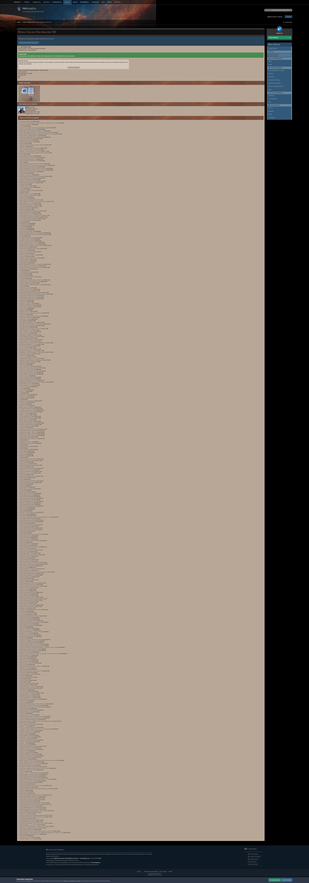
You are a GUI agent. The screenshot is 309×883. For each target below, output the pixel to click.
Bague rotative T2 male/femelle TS (28, 199)
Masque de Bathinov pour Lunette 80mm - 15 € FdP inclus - (33, 810)
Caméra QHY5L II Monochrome (27, 736)
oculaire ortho (23, 196)
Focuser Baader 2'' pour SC (26, 383)
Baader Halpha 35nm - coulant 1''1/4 (28, 686)
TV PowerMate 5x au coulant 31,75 (28, 821)
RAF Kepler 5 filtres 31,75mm (26, 239)
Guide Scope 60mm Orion (26, 526)
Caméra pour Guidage (25, 738)
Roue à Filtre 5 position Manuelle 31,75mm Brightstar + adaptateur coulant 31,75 (38, 123)
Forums (26, 2)
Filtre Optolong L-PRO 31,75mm (27, 214)
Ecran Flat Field (23, 835)
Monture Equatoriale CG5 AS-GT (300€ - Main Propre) (32, 785)
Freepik (55, 858)
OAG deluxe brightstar (25, 656)
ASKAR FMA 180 (24, 209)
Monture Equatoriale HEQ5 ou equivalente (30, 746)
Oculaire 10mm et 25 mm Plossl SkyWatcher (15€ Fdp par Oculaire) (35, 788)
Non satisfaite (272, 98)
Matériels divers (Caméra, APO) (27, 443)
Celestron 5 (22, 184)
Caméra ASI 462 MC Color (26, 140)
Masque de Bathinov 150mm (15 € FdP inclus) (30, 774)
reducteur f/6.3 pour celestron (27, 289)
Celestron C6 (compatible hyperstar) (28, 642)
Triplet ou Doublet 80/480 (26, 683)
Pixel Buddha (68, 858)
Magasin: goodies (253, 859)
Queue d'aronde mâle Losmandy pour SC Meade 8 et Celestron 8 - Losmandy (38, 134)
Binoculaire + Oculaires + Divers (27, 747)
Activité (117, 2)
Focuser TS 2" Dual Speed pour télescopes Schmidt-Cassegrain (34, 127)
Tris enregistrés (274, 56)
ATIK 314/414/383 (24, 509)
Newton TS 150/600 (24, 413)
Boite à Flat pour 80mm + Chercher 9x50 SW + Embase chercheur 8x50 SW (37, 721)
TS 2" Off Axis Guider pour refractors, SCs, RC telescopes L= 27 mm (35, 517)
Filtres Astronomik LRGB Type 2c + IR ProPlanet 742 (32, 707)
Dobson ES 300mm (24, 507)
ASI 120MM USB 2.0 (24, 223)
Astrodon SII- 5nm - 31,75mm (26, 470)
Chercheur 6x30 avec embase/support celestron (31, 645)
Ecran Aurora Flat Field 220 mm (27, 829)
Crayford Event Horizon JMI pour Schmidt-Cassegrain (32, 804)
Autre (270, 89)
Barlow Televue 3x (24, 477)
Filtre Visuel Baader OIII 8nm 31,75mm (28, 336)
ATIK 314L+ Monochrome (26, 561)
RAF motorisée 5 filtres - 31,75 (27, 630)
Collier (21, 221)
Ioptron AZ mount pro (25, 287)
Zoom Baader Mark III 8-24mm (27, 416)
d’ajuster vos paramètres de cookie (71, 880)
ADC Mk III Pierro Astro (25, 269)
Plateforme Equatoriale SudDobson (28, 521)
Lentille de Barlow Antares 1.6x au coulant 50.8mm (31, 215)
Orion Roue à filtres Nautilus (26, 619)
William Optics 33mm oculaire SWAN (28, 520)
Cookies (170, 871)
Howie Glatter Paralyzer (25, 545)
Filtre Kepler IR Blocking (25, 327)
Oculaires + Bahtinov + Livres (26, 732)
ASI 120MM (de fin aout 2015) (27, 696)
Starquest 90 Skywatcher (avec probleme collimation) (32, 144)
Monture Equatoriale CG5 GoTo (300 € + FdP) (30, 777)
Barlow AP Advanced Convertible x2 (28, 710)
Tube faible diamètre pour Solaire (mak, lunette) (31, 292)
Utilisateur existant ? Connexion (275, 16)
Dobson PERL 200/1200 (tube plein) (28, 524)
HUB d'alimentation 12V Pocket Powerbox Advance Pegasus (34, 165)
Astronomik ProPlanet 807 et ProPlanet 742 (30, 615)
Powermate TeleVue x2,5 (26, 570)
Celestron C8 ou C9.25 (25, 463)
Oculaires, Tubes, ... (24, 375)
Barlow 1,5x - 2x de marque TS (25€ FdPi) (29, 780)
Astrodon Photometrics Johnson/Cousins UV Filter (32, 267)
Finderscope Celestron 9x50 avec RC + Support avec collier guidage (35, 132)
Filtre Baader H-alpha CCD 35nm (27, 335)
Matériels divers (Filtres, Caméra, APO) (29, 430)
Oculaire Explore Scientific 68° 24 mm (28, 298)
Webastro (17, 2)
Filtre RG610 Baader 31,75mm (27, 212)
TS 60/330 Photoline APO (26, 426)
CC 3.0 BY (98, 858)
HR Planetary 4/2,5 (24, 557)
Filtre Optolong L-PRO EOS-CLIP (27, 204)
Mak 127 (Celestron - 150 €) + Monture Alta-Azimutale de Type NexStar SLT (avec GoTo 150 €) (42, 832)
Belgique (271, 111)
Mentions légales (253, 854)
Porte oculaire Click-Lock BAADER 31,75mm (30, 699)
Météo (75, 2)
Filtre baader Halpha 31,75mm (27, 553)
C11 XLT (22, 388)
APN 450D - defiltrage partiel (26, 741)
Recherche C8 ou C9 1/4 (25, 311)
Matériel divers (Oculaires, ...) (26, 141)
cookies (29, 880)
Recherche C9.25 (23, 301)
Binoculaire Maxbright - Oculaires (27, 754)
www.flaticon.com (84, 858)
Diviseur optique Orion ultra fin (27, 156)
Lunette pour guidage (25, 513)
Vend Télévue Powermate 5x (26, 801)
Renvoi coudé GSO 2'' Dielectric (27, 331)
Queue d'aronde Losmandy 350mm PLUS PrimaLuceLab (33, 176)
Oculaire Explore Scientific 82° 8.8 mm (28, 295)
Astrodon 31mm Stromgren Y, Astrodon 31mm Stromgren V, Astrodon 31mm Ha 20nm (40, 653)
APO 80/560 (22, 278)
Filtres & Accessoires (274, 83)
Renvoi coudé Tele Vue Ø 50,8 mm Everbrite (30, 540)
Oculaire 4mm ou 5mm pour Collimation (29, 799)
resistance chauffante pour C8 (27, 179)
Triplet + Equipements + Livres (27, 697)
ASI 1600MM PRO (24, 225)
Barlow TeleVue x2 (24, 793)
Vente (270, 61)
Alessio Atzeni (61, 858)
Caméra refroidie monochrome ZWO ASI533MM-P (31, 163)
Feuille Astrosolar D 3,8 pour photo (28, 806)
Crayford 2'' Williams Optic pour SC (28, 584)
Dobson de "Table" (24, 751)
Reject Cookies (287, 880)
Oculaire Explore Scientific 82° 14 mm (28, 297)
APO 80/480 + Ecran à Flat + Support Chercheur (31, 705)
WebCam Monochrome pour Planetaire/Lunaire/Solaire (33, 815)
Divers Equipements (24, 818)
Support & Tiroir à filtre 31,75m (27, 251)
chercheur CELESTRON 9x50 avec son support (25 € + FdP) (33, 826)
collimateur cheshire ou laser (26, 283)
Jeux (103, 2)
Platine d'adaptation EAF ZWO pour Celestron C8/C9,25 (33, 168)
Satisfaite (271, 95)
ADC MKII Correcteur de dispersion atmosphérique (31, 639)
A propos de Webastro (255, 856)
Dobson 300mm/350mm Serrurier (28, 529)
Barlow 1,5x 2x (23, 791)
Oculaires (22, 126)
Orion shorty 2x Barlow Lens (26, 317)
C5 (20, 162)
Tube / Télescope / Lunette (276, 70)
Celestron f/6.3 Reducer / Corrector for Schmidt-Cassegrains (34, 572)
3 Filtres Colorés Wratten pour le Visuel (29, 798)
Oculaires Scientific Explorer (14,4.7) (28, 740)
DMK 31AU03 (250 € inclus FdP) (27, 812)
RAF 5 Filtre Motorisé (25, 680)
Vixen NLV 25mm (24, 355)
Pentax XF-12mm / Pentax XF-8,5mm (28, 755)
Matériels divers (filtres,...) (26, 441)
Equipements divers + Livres (26, 694)
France (270, 108)
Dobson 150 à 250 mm (25, 590)
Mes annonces (274, 54)
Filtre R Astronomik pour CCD (27, 345)
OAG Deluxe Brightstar (25, 685)
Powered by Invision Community (154, 875)
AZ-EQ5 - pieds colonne (25, 386)
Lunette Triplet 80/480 (25, 614)
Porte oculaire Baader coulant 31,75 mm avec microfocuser (33, 201)
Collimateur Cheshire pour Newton (28, 190)
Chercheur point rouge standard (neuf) (29, 325)
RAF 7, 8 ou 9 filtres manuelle (26, 291)
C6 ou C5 (22, 236)
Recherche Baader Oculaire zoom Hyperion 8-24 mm (32, 716)
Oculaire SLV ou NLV (24, 419)
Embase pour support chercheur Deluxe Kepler (31, 316)
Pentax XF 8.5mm (24, 452)
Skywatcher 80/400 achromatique (27, 460)
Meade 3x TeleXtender (25, 338)
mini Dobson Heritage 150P (26, 121)
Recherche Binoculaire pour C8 (27, 765)
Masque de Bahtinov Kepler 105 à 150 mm (29, 243)
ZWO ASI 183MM (24, 229)
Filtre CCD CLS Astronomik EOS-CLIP (28, 727)
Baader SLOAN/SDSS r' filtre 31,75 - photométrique (32, 232)
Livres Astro (22, 771)
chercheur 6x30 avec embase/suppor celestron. (31, 622)
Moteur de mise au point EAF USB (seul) (29, 166)
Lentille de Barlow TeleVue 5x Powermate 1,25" (31, 534)
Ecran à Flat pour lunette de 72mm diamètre (30, 248)
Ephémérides (84, 2)
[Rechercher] (290, 10)
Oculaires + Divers (24, 743)
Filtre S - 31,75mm (24, 250)
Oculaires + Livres (24, 725)
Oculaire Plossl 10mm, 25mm (26, 837)
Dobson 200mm (23, 578)
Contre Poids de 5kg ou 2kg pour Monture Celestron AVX (33, 703)
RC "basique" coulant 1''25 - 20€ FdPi (28, 769)
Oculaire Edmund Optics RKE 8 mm (28, 339)
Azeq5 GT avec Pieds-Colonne (27, 634)
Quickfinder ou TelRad (25, 758)
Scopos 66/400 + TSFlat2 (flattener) (28, 605)
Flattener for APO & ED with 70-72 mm (29, 258)
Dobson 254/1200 (24, 664)
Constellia (36, 2)
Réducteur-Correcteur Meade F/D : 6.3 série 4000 (31, 151)
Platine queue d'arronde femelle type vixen (30, 210)
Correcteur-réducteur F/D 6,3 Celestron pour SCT (31, 718)
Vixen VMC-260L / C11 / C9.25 (27, 193)
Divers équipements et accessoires (28, 782)
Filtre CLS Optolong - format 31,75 (28, 254)
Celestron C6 (23, 675)
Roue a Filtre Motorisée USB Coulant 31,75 (30, 796)
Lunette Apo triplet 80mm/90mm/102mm (29, 719)
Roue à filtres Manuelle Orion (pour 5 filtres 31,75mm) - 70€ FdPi (35, 768)
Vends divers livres (24, 784)
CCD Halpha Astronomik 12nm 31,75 (28, 820)
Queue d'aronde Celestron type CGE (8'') (29, 129)
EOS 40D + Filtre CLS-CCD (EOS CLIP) (28, 692)
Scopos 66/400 (23, 627)
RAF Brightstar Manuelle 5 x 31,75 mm (28, 322)
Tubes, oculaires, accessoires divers (28, 372)
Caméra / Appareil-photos (276, 86)
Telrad (21, 270)
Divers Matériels (23, 451)
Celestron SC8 (23, 790)
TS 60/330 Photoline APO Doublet (28, 408)
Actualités (95, 2)
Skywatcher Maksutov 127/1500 (27, 838)
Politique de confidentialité (151, 871)
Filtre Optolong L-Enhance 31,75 (27, 276)
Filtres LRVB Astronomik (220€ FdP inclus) (29, 650)
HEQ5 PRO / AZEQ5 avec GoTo (27, 502)
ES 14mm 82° (23, 542)
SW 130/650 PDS (24, 253)
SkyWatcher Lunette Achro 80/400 (28, 688)
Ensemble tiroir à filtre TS (26, 124)
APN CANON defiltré (24, 515)
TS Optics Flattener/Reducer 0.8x (27, 206)
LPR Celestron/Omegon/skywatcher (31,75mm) (31, 609)
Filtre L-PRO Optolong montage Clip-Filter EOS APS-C (32, 152)
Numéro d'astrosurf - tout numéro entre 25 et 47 (31, 313)
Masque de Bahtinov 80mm (26, 735)
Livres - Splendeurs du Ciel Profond (28, 724)
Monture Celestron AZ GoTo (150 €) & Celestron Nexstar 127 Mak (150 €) (37, 831)
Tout (269, 101)
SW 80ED (22, 678)
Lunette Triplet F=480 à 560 (26, 617)
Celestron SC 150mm (25, 548)
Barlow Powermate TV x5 (26, 556)
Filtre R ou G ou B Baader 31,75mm (28, 620)
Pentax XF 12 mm (24, 396)
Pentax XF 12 (23, 364)
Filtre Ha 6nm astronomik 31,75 (27, 231)
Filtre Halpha (23, 510)
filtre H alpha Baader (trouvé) (26, 495)
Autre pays (271, 117)
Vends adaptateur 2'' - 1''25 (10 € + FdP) (29, 824)
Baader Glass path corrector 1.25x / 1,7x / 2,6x (30, 763)
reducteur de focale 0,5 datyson (27, 240)
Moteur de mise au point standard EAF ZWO (30, 281)
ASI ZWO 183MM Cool (25, 247)
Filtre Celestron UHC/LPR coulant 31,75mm (30, 827)
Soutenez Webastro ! (274, 37)
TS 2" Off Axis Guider (25, 612)
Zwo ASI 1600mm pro (25, 259)
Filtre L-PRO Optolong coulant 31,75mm (29, 160)
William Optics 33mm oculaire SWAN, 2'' (29, 554)
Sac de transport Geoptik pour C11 (28, 159)
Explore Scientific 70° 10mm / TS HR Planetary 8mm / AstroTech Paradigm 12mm (39, 760)
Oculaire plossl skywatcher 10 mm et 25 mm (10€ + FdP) (33, 823)
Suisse (270, 114)
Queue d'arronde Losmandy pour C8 (28, 182)
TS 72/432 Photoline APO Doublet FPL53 (29, 218)
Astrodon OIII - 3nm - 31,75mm (27, 473)
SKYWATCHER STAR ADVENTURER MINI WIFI (30, 217)
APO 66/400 (22, 273)
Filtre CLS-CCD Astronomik (26, 628)
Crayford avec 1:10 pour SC (26, 303)
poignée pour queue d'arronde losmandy (29, 181)
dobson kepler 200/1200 (25, 437)
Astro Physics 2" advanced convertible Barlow (30, 564)
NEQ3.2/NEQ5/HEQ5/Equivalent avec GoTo (30, 834)
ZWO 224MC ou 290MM (25, 394)
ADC (21, 393)
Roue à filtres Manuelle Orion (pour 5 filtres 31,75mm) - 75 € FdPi (35, 779)
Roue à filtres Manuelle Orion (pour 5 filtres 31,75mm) (32, 794)
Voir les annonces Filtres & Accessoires (29, 42)
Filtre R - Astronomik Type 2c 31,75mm (29, 242)
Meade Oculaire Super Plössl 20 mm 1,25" (29, 649)
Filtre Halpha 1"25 (24, 689)
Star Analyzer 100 (24, 262)
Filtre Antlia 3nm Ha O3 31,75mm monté (29, 157)
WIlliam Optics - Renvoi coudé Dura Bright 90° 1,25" (32, 130)
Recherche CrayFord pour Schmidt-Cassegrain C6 (31, 802)
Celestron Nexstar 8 (24, 722)
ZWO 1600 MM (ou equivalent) (27, 496)
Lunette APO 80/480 (24, 492)
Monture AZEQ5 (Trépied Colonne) (28, 550)
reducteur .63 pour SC (25, 185)
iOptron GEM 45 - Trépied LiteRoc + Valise (30, 135)
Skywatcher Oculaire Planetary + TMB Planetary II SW (32, 245)
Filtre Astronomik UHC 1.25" (26, 330)
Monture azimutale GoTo (26, 787)
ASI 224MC (22, 485)
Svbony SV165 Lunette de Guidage (28, 138)
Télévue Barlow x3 (24, 531)
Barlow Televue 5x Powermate (27, 488)
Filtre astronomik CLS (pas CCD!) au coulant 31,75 (31, 666)
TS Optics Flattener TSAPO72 (27, 187)
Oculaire (22, 188)
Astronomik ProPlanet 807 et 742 (27, 625)
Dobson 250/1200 (24, 308)
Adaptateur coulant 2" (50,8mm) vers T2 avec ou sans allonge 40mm (36, 729)
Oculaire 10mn (23, 309)
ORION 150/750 (23, 455)
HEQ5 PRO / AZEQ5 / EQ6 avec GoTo (28, 512)
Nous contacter (163, 871)
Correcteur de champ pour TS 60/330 (28, 410)
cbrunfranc (32, 107)
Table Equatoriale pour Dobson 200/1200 (29, 583)
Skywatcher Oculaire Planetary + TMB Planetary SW (32, 323)
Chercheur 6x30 (23, 611)
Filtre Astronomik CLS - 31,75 (26, 674)
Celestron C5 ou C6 (24, 813)
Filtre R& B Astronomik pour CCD (27, 400)
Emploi (110, 2)
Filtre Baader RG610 (24, 320)
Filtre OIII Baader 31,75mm (26, 623)
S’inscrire (288, 16)
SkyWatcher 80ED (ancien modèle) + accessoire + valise (33, 816)
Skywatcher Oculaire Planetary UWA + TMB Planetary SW (33, 342)
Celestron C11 (23, 146)
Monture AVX (23, 637)
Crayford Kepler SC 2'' (25, 261)
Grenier (67, 2)
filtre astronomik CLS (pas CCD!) (27, 663)
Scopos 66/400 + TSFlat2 (26, 595)
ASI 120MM (22, 532)
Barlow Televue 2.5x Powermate (27, 493)
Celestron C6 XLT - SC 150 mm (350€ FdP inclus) (31, 773)
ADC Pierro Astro (24, 700)
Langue (139, 871)
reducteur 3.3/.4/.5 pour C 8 (26, 174)
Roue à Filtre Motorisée (25, 708)
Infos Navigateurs (96, 862)
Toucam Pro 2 (23, 702)
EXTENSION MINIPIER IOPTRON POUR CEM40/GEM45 (32, 234)
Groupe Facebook (253, 864)
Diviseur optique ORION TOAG (27, 220)
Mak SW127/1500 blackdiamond (27, 305)
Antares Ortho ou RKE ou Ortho (27, 306)
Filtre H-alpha (23, 275)
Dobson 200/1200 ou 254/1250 (27, 195)
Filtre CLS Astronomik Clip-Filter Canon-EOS (30, 148)
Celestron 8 (22, 143)
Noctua (46, 2)
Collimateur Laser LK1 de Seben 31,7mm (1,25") (31, 328)
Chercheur (271, 76)
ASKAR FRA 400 (23, 173)
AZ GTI (21, 154)
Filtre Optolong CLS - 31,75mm (27, 203)
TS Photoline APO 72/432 (26, 272)
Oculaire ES (22, 404)
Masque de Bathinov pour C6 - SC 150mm (29, 807)
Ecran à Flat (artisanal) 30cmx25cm (28, 575)
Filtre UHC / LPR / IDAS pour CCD (27, 606)
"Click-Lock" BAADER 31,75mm (27, 378)
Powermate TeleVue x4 (25, 537)
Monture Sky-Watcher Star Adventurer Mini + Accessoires (33, 170)
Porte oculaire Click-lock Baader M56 (28, 573)
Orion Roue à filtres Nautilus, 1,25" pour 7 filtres (31, 631)
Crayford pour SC (24, 198)
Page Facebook (253, 861)
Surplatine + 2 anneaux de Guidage (28, 730)
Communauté (56, 2)
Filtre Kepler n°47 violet (25, 319)
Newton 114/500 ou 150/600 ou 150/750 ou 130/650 (32, 284)
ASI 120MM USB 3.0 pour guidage (28, 237)
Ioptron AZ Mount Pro (25, 415)
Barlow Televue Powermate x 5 (27, 407)
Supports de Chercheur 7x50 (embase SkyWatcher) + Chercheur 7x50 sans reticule (39, 647)
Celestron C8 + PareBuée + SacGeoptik (29, 641)
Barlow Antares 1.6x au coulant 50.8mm (29, 178)
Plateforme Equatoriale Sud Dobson (28, 458)
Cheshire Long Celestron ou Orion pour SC (30, 809)
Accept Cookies (275, 880)
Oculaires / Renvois (274, 80)
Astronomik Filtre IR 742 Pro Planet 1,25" (29, 265)
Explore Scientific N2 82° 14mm (27, 757)
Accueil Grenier (272, 48)
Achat (270, 64)
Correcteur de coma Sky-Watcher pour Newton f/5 (31, 280)
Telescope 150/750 (24, 608)
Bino (21, 192)
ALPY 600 (22, 479)
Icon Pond (74, 858)
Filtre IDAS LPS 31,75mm (25, 633)
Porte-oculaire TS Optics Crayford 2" (28, 171)
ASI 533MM (22, 226)
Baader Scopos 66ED (25, 658)
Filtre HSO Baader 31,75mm (26, 576)
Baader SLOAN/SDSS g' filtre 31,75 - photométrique (32, 264)
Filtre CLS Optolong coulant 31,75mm (28, 149)
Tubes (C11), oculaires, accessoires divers (29, 367)
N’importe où (283, 10)
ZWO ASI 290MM (24, 256)
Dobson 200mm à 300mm (26, 661)
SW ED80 (22, 681)
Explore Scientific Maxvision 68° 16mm (29, 762)
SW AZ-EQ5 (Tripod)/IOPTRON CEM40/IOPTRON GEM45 (33, 294)
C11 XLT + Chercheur (24, 347)
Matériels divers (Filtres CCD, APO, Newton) (30, 429)
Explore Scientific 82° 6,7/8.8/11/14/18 (29, 568)
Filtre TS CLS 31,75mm (25, 333)
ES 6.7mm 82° (23, 314)
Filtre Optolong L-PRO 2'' (25, 207)
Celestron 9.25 (23, 581)
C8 (20, 399)
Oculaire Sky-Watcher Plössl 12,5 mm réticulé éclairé (32, 137)
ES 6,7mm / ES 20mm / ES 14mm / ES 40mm (30, 766)
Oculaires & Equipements (25, 752)
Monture (270, 73)
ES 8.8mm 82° (23, 454)
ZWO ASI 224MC (24, 300)
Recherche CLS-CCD (24, 667)
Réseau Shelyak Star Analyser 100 (44, 22)
